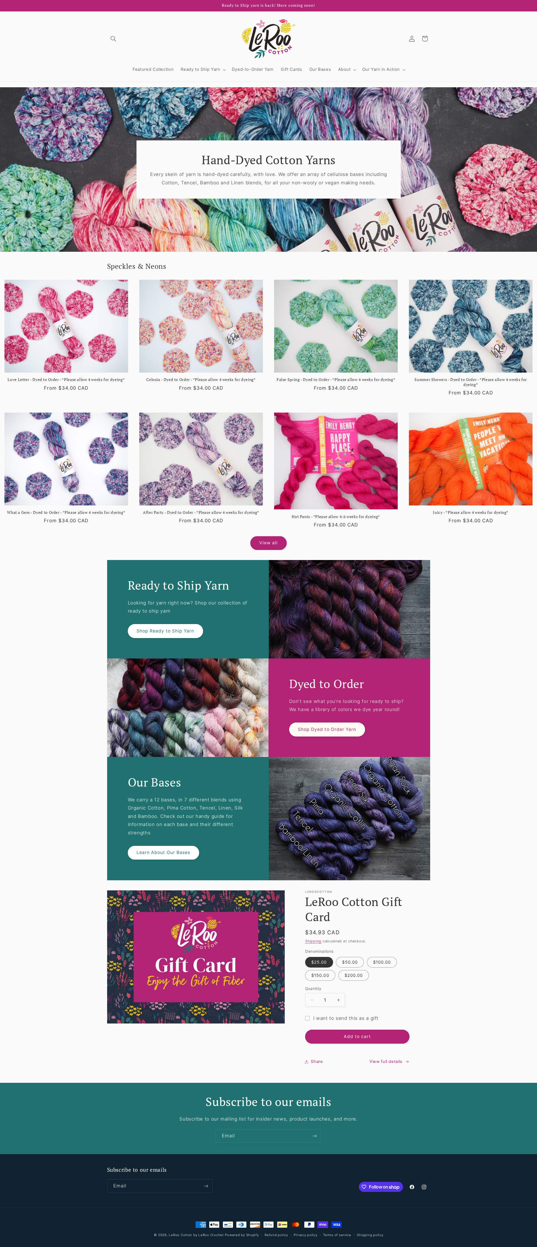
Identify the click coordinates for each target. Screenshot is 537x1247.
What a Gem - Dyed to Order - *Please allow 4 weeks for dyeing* (66, 512)
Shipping (313, 941)
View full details (385, 1061)
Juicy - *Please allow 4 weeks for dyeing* (470, 512)
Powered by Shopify (242, 1235)
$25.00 (319, 962)
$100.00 (382, 962)
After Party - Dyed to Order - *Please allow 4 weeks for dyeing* (201, 512)
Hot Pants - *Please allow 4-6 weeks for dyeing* (336, 516)
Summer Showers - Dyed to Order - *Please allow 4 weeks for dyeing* (470, 382)
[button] (113, 38)
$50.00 (349, 962)
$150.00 (320, 975)
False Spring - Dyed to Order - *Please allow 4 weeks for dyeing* (336, 379)
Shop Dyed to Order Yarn (327, 729)
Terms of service (337, 1235)
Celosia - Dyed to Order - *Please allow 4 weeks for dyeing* (201, 379)
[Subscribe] (314, 1136)
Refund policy (276, 1235)
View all (268, 542)
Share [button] (317, 1061)
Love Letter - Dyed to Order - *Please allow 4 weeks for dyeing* (66, 379)
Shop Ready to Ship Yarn (165, 631)
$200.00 (354, 975)
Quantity (313, 988)
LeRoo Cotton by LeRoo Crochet (196, 1235)
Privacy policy (305, 1235)
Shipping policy (370, 1235)
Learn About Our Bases (163, 852)
